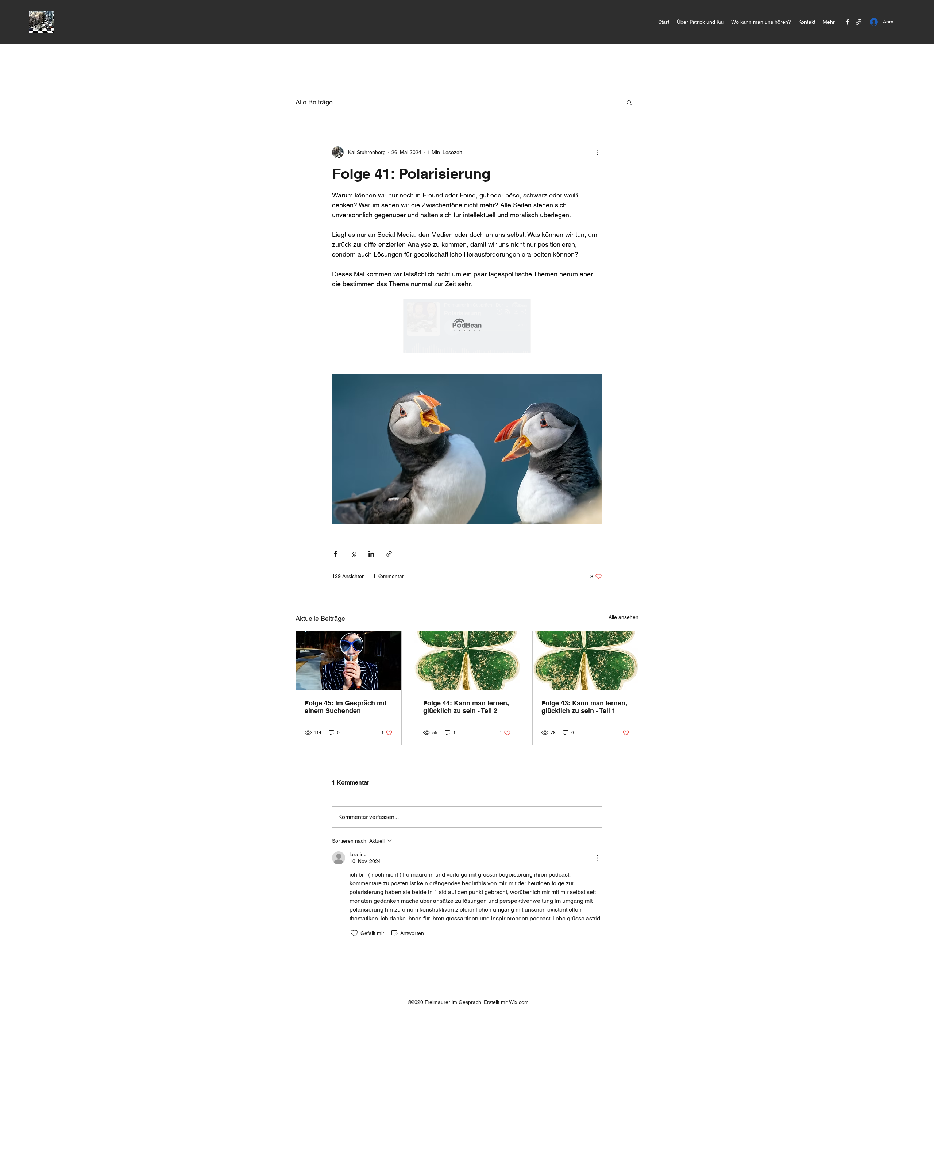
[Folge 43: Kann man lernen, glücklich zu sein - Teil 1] (585, 660)
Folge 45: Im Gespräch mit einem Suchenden (346, 707)
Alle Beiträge (314, 102)
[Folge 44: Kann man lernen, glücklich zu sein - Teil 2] (467, 660)
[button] (629, 102)
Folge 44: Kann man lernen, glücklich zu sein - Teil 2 (466, 707)
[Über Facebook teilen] (335, 553)
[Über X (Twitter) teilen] (353, 553)
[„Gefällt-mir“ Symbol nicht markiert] (354, 933)
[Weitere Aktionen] (597, 152)
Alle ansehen (623, 617)
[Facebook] (847, 22)
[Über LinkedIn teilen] (371, 553)
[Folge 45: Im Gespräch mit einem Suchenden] (348, 660)
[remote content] (467, 327)
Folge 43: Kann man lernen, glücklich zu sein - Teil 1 (584, 707)
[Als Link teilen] (389, 553)
